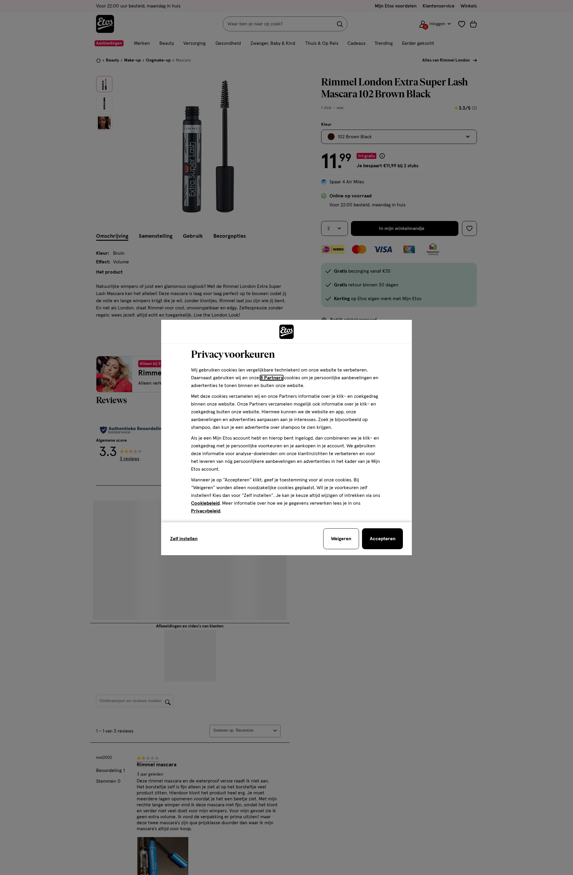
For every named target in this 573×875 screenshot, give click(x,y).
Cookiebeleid (205, 503)
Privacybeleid (205, 511)
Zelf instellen (184, 538)
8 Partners (271, 377)
